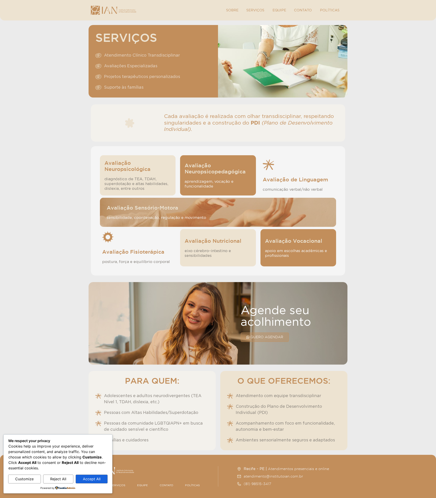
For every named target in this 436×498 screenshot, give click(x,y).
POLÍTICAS (329, 10)
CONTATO (303, 10)
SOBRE (232, 10)
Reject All (58, 479)
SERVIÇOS (255, 10)
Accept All (92, 479)
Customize (24, 479)
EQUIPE (279, 10)
